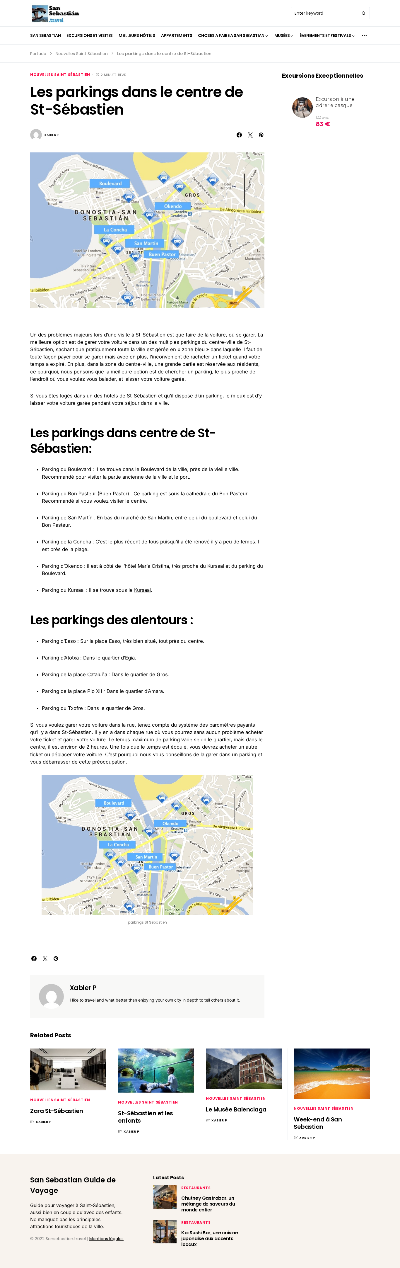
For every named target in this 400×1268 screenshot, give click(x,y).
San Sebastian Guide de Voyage (73, 1185)
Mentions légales (106, 1239)
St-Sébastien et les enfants (145, 1117)
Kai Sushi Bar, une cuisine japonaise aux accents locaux (209, 1238)
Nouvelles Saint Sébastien (82, 54)
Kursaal (142, 590)
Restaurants (196, 1187)
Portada (38, 54)
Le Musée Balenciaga (236, 1109)
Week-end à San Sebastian (318, 1123)
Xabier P (51, 134)
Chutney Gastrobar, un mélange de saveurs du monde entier (208, 1204)
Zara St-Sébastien (56, 1111)
